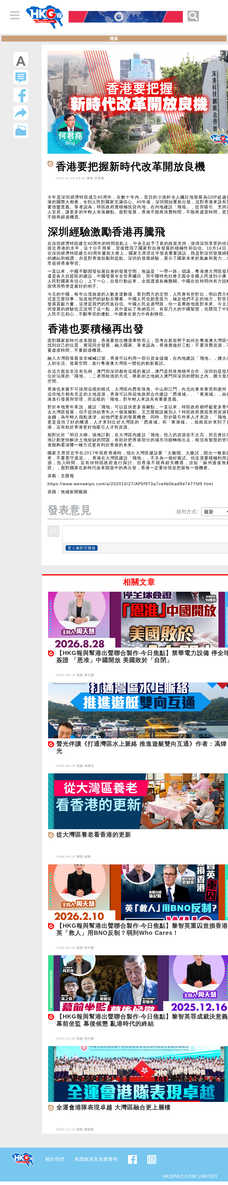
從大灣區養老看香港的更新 (93, 834)
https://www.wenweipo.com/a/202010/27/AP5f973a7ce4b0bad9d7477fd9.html (130, 483)
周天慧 (89, 675)
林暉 (87, 856)
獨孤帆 (89, 1129)
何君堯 (99, 178)
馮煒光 (89, 765)
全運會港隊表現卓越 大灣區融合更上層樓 (113, 1107)
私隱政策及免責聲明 (96, 1159)
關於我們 (54, 1159)
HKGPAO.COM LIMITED (190, 1176)
